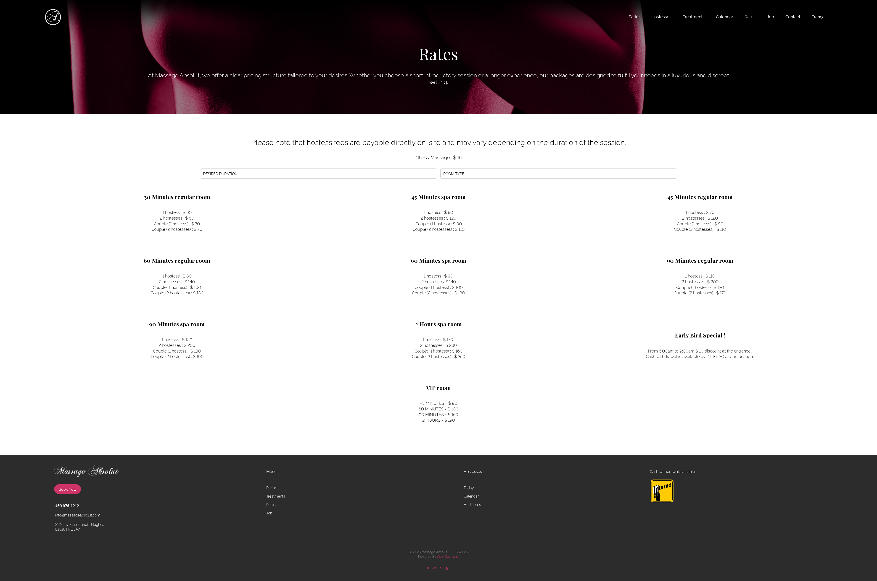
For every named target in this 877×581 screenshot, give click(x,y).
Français (819, 16)
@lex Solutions (447, 556)
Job (770, 16)
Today (469, 487)
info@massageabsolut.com (77, 514)
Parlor (634, 16)
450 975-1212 (67, 505)
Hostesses (661, 16)
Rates (750, 16)
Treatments (694, 16)
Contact (792, 16)
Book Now (68, 489)
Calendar (724, 16)
